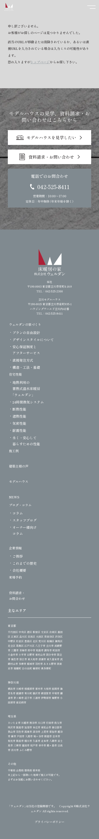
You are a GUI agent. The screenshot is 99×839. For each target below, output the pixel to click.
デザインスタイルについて (33, 339)
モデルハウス (18, 481)
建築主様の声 (18, 466)
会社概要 (19, 570)
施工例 (14, 451)
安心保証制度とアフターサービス (26, 349)
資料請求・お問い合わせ (51, 157)
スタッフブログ (24, 520)
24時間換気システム (28, 402)
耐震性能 (19, 430)
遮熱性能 (19, 416)
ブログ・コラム (20, 505)
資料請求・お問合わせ (17, 596)
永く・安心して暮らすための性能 (26, 440)
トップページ (40, 62)
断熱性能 (19, 409)
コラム (17, 513)
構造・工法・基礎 (26, 367)
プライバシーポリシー (49, 822)
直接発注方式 (22, 360)
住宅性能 (15, 374)
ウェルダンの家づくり (25, 324)
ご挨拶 (17, 556)
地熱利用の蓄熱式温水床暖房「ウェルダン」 (26, 388)
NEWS (14, 497)
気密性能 (19, 423)
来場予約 (15, 577)
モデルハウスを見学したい (51, 137)
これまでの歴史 (24, 563)
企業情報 (15, 548)
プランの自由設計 (26, 332)
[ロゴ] (49, 262)
